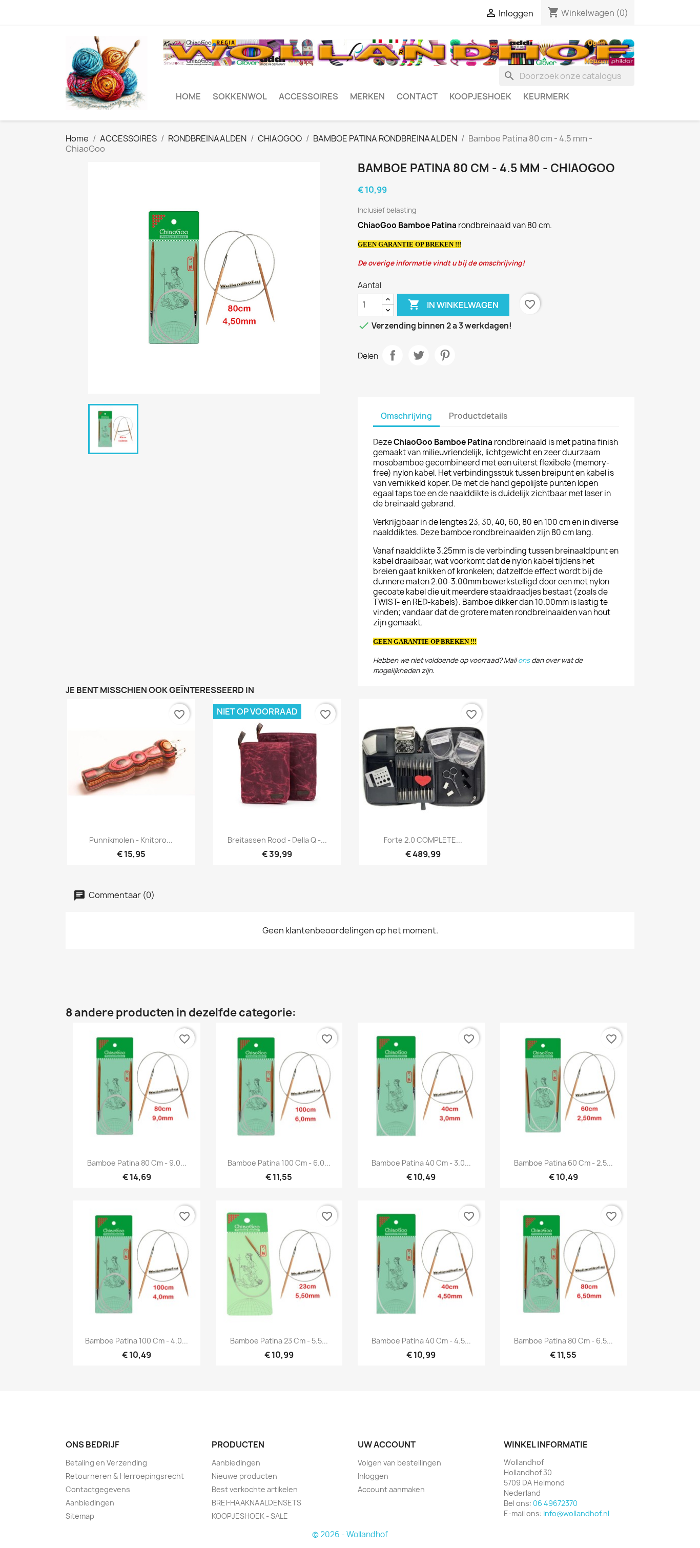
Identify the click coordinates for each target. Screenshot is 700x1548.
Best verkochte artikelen (255, 1489)
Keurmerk (546, 96)
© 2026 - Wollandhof (350, 1534)
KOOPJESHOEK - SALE (250, 1516)
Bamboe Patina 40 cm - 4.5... (421, 1341)
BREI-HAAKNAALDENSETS (256, 1503)
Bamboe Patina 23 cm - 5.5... (279, 1341)
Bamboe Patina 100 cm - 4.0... (136, 1341)
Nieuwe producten (244, 1476)
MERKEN (367, 96)
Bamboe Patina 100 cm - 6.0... (279, 1163)
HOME (188, 96)
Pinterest (445, 355)
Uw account (387, 1444)
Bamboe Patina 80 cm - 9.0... (137, 1163)
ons (524, 660)
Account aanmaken (391, 1489)
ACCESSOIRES (308, 96)
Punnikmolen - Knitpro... (131, 840)
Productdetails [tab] (478, 416)
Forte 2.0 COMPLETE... (423, 840)
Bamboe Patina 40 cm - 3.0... (421, 1163)
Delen (392, 355)
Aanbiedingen (90, 1503)
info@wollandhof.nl (576, 1513)
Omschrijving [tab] (406, 416)
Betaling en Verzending (106, 1463)
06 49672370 (555, 1503)
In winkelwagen (453, 304)
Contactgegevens (98, 1489)
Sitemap (80, 1516)
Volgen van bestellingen (399, 1463)
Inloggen (373, 1476)
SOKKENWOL (240, 96)
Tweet (418, 355)
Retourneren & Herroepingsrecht (125, 1476)
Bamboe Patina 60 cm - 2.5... (563, 1163)
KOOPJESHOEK (480, 96)
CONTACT (417, 96)
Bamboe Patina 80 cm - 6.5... (563, 1341)
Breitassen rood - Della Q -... (277, 840)
